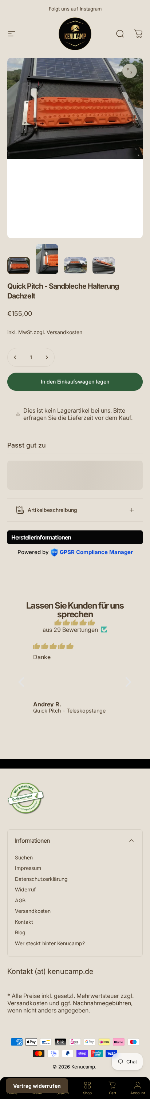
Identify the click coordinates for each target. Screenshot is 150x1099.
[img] (75, 622)
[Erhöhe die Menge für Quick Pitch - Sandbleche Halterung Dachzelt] (46, 357)
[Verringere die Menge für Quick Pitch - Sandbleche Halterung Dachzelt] (15, 357)
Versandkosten (64, 332)
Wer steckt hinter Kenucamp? (50, 943)
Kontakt (24, 922)
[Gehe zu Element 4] (103, 265)
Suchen (24, 857)
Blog (20, 932)
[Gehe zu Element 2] (47, 259)
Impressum (28, 868)
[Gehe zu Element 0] (18, 265)
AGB (20, 900)
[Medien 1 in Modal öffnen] (129, 71)
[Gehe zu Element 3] (75, 265)
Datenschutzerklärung (41, 879)
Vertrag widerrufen (37, 1086)
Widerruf (25, 889)
